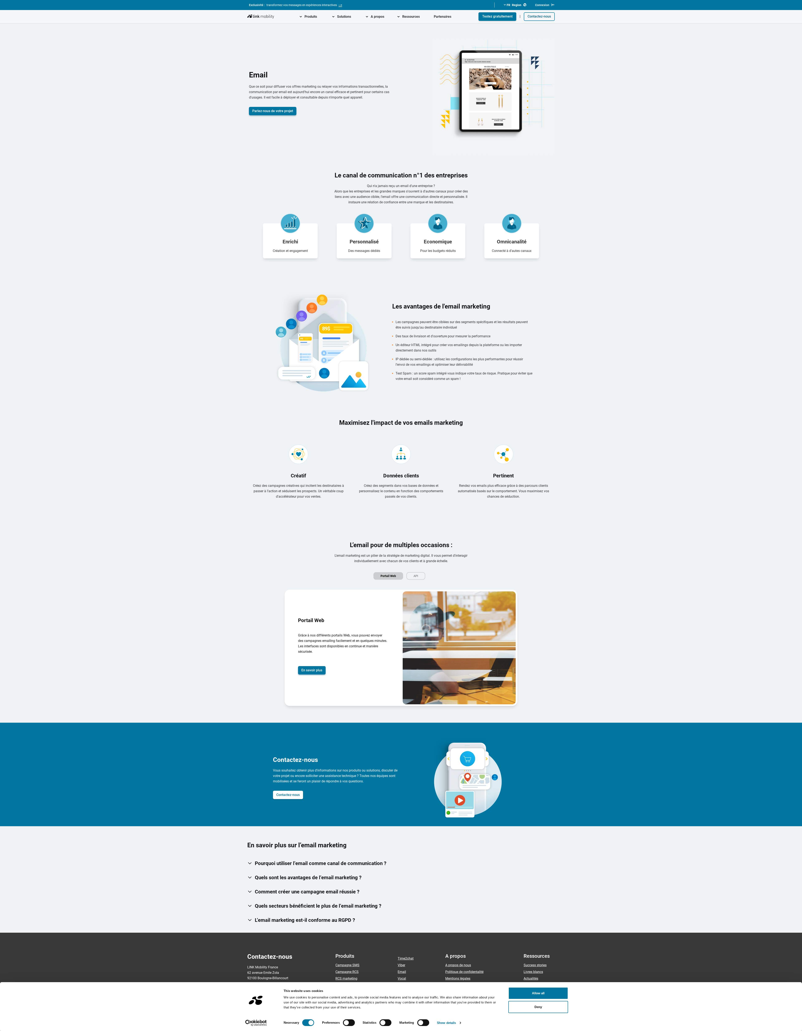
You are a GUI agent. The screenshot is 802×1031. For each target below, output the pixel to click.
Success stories (535, 965)
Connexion (542, 5)
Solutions (344, 17)
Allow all (538, 993)
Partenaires (442, 17)
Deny (538, 1007)
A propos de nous (458, 965)
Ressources (411, 17)
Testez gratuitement (497, 16)
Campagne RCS (347, 972)
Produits (311, 17)
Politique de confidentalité (464, 972)
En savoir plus (311, 670)
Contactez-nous (539, 16)
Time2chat (406, 958)
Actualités (531, 978)
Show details (446, 1023)
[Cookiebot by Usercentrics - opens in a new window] (256, 1023)
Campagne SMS (347, 965)
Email (402, 972)
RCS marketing (346, 978)
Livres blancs (533, 972)
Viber (401, 965)
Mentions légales (457, 978)
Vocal (402, 978)
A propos (377, 17)
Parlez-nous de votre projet (272, 111)
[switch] (349, 1022)
